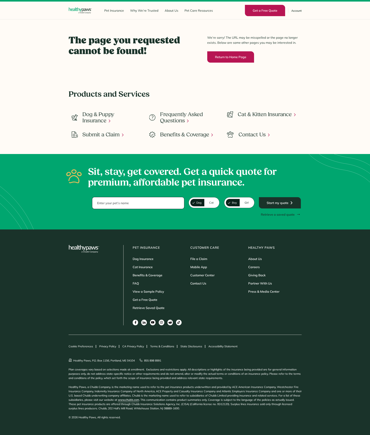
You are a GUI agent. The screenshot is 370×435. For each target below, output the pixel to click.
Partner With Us (260, 283)
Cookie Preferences (81, 346)
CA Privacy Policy (133, 346)
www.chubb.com (128, 400)
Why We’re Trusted (144, 10)
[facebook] (135, 322)
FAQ (136, 283)
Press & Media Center (263, 291)
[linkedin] (144, 322)
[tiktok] (179, 322)
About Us (171, 10)
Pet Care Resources (199, 10)
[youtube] (153, 322)
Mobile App (198, 267)
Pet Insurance (114, 10)
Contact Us (198, 283)
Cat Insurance (143, 267)
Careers (254, 267)
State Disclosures (191, 346)
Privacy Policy (107, 346)
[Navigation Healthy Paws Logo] (80, 10)
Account (296, 10)
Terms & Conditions (162, 346)
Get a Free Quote (145, 300)
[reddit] (170, 322)
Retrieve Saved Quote (149, 308)
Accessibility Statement (223, 346)
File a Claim (198, 259)
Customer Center (202, 275)
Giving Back (257, 275)
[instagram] (161, 322)
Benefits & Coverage (147, 275)
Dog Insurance (143, 259)
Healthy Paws (261, 247)
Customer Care (204, 247)
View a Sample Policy (148, 291)
